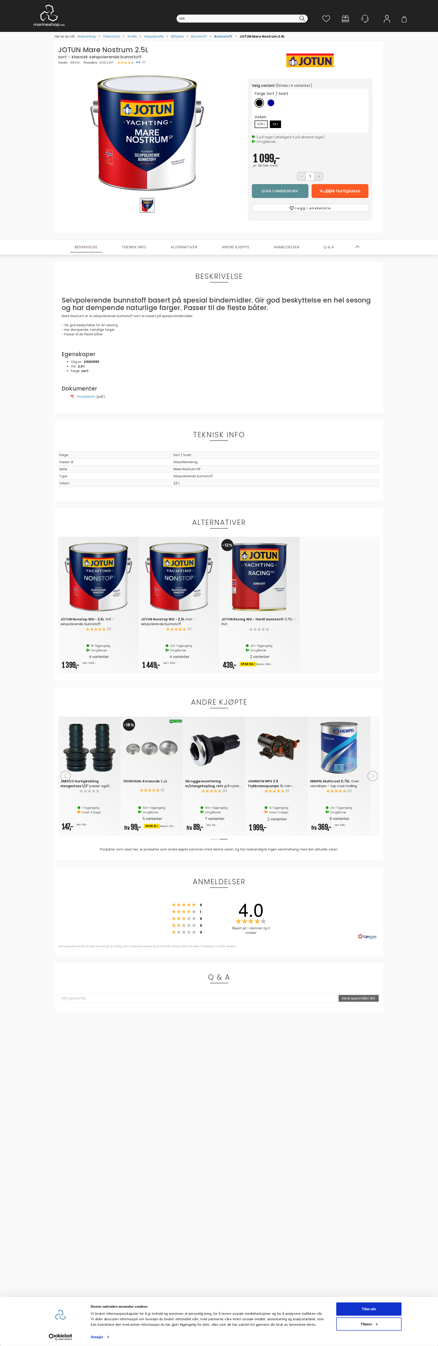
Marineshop (87, 36)
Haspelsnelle (154, 36)
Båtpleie (177, 36)
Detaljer (97, 1337)
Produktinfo (86, 396)
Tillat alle (369, 1309)
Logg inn (387, 25)
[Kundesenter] (365, 18)
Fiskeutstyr (111, 36)
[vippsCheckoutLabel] (340, 191)
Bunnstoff (199, 36)
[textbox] (199, 998)
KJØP (280, 191)
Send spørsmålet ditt (358, 998)
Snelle (132, 36)
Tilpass (366, 1324)
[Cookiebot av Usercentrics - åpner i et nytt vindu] (61, 1337)
